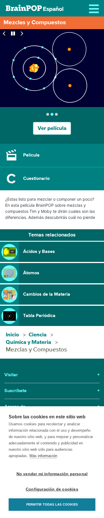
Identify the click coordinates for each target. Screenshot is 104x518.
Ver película (52, 128)
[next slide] (21, 33)
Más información (43, 456)
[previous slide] (4, 33)
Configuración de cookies (52, 489)
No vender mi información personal (52, 474)
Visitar (52, 375)
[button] (52, 155)
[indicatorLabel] (47, 114)
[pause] (13, 33)
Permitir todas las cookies (52, 504)
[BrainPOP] (34, 8)
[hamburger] (95, 8)
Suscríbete (52, 391)
